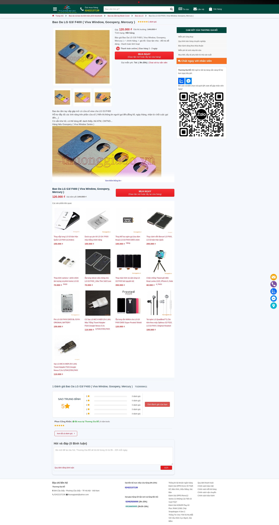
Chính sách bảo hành (206, 496)
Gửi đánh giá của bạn (157, 404)
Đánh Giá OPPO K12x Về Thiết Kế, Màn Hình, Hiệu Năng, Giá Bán (181, 489)
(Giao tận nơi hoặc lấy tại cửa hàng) (144, 55)
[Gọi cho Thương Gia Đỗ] (273, 284)
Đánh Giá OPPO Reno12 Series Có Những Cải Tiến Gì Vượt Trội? (180, 499)
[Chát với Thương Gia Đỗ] (181, 81)
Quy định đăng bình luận (64, 468)
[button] (110, 97)
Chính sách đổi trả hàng (207, 489)
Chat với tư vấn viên (158, 62)
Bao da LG (139, 16)
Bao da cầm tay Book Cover (119, 16)
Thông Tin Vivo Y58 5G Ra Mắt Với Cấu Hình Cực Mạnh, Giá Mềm (181, 518)
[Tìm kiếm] (171, 9)
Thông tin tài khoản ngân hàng (181, 483)
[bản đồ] (273, 305)
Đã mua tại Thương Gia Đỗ (86, 421)
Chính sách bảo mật (205, 486)
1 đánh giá (152, 22)
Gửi (166, 468)
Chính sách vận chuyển (207, 492)
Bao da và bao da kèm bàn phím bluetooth (85, 16)
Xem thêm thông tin (112, 181)
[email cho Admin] (273, 277)
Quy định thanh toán (206, 483)
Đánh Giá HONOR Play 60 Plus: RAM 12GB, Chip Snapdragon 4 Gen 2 (179, 508)
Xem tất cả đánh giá (66, 433)
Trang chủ (60, 16)
